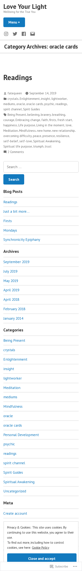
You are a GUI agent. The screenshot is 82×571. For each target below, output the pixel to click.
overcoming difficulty (17, 136)
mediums (9, 104)
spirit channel (12, 109)
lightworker (59, 99)
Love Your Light (25, 6)
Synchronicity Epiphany (21, 239)
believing (33, 115)
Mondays (10, 230)
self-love (25, 141)
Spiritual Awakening (46, 141)
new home (44, 131)
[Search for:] (41, 167)
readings (61, 104)
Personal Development (21, 434)
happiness (10, 125)
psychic (49, 104)
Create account (15, 513)
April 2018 (11, 299)
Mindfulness (27, 131)
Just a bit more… (16, 211)
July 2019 (10, 271)
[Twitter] (15, 33)
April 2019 (11, 289)
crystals (13, 99)
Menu (16, 22)
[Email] (31, 33)
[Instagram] (7, 33)
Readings (17, 77)
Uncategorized (14, 491)
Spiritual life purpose (17, 146)
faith (44, 120)
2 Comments (16, 152)
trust (48, 146)
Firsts (7, 220)
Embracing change (28, 120)
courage (8, 120)
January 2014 (13, 318)
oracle (20, 104)
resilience (62, 136)
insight (45, 99)
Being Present (17, 115)
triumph (38, 146)
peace (37, 136)
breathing (58, 115)
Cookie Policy (40, 548)
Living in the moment (50, 125)
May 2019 (10, 280)
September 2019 (16, 261)
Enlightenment (30, 99)
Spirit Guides (31, 109)
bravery (46, 115)
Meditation (10, 131)
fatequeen (15, 93)
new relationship (63, 131)
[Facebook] (23, 33)
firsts (52, 120)
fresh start (64, 120)
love (68, 125)
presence (48, 136)
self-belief (10, 141)
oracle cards (34, 104)
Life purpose (26, 125)
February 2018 (14, 308)
